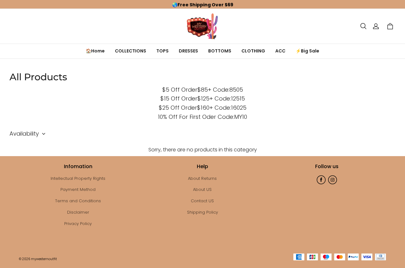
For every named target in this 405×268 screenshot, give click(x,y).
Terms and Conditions (78, 201)
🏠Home (95, 51)
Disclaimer (78, 212)
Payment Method (78, 189)
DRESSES (188, 51)
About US (202, 189)
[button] (363, 26)
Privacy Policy (78, 224)
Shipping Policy (202, 212)
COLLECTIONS (130, 51)
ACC (280, 51)
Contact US (202, 201)
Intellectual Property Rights (78, 178)
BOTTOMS (219, 51)
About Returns (202, 178)
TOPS (162, 51)
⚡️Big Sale (307, 51)
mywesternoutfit (44, 259)
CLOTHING (253, 51)
